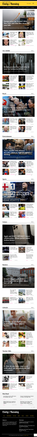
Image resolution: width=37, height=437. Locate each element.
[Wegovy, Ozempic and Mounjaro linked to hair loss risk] (5, 344)
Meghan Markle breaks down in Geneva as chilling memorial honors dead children (17, 110)
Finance (20, 427)
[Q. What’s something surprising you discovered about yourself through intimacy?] (21, 386)
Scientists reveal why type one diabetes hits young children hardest (15, 324)
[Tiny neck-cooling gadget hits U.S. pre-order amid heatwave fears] (5, 257)
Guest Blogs (28, 45)
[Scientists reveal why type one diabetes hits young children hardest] (18, 320)
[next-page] (34, 407)
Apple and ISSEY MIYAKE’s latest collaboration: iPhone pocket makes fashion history (17, 238)
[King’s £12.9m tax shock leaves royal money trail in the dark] (5, 129)
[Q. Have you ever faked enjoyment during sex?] (21, 379)
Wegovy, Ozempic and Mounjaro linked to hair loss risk (14, 342)
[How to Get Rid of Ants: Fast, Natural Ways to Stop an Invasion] (21, 42)
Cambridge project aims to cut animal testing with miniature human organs (13, 334)
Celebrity (20, 431)
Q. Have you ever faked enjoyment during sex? (29, 377)
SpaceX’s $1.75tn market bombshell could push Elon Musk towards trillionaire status (29, 292)
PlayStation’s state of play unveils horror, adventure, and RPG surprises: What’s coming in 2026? (26, 402)
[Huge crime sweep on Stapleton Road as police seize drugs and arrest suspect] (21, 86)
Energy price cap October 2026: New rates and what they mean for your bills (16, 23)
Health (11, 338)
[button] (28, 3)
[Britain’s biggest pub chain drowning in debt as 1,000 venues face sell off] (18, 277)
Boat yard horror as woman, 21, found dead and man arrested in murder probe (13, 85)
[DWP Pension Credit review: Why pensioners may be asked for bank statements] (5, 35)
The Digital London (25, 435)
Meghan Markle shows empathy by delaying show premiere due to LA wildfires (9, 402)
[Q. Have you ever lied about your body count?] (5, 379)
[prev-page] (32, 407)
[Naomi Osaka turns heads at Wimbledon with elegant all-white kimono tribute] (5, 207)
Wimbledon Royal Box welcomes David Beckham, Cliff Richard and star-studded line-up (13, 163)
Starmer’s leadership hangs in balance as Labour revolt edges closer (27, 397)
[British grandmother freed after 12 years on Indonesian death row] (18, 63)
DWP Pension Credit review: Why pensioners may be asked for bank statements (13, 34)
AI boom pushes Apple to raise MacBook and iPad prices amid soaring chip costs (29, 249)
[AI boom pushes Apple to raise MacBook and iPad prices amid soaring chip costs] (21, 250)
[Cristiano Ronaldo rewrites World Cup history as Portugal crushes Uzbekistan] (21, 214)
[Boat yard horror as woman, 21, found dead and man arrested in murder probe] (5, 86)
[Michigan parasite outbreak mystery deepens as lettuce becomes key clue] (21, 344)
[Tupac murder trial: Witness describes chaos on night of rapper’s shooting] (18, 149)
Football (27, 217)
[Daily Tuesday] (8, 4)
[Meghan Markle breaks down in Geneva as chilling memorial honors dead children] (18, 106)
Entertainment (12, 45)
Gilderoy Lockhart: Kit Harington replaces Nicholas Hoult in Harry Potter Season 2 (14, 42)
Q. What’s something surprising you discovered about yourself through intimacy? (30, 386)
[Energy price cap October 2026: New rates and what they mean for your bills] (18, 20)
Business (11, 295)
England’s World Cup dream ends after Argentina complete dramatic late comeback (16, 194)
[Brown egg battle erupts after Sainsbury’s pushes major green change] (5, 292)
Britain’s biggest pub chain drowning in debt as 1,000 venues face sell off (16, 281)
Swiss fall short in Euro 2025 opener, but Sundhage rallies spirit (9, 397)
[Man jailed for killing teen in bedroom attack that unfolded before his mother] (21, 78)
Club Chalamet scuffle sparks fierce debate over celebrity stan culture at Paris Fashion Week (29, 163)
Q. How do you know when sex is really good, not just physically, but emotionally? (17, 368)
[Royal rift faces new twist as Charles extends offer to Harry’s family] (21, 129)
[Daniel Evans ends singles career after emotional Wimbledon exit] (5, 214)
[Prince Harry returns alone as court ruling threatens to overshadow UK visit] (5, 121)
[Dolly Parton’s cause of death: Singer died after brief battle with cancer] (21, 35)
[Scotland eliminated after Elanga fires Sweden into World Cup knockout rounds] (21, 207)
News (21, 399)
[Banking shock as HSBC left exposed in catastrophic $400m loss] (5, 300)
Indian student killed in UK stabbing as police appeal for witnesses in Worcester (13, 78)
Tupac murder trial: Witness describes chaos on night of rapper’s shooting (17, 152)
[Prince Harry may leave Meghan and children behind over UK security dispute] (21, 121)
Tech (11, 252)
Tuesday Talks (12, 381)
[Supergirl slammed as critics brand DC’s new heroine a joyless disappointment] (5, 172)
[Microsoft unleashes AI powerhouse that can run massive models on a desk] (21, 257)
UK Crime (11, 81)
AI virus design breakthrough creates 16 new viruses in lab (14, 248)
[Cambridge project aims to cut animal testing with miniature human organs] (5, 335)
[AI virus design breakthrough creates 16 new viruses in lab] (5, 250)
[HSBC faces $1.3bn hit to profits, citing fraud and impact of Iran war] (21, 300)
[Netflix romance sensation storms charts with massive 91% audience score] (21, 172)
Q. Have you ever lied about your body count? (14, 377)
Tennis (11, 217)
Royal (11, 124)
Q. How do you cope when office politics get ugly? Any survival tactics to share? (13, 386)
